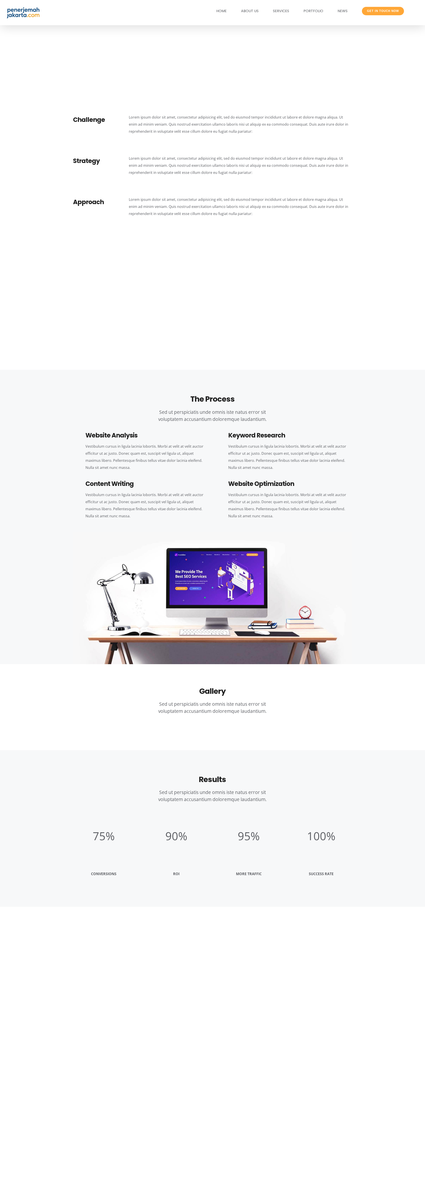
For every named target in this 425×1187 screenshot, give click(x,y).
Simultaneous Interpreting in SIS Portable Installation (319, 974)
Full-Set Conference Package (106, 966)
